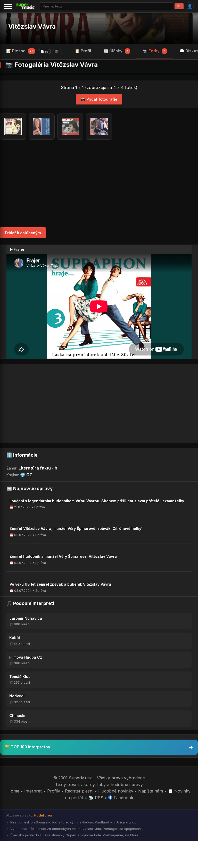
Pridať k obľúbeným (23, 233)
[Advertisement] (99, 183)
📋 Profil (83, 50)
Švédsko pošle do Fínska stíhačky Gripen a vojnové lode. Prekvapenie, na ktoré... (75, 835)
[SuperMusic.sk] (25, 6)
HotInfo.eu (43, 815)
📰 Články (115, 50)
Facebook (122, 797)
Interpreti (33, 791)
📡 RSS (95, 797)
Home (13, 791)
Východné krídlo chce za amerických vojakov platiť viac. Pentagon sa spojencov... (76, 829)
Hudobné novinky (115, 791)
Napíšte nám (150, 791)
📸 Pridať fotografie (99, 99)
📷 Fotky (154, 50)
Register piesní (79, 791)
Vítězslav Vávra (32, 26)
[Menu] (8, 6)
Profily (53, 791)
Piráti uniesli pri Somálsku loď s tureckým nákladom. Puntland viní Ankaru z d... (73, 822)
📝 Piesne (33, 51)
